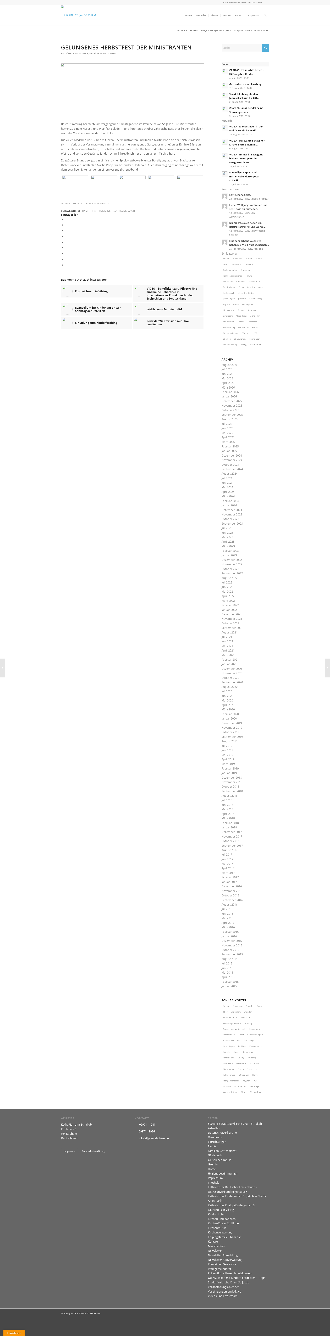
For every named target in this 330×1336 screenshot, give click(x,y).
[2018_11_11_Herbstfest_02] (104, 186)
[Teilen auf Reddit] (66, 259)
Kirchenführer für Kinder (224, 1223)
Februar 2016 (230, 932)
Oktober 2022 (230, 569)
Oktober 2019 (230, 732)
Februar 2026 (230, 392)
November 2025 (232, 405)
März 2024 (228, 496)
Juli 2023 (227, 528)
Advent (226, 258)
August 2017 (230, 850)
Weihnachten (255, 344)
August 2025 (230, 419)
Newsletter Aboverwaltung (225, 1260)
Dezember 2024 (232, 455)
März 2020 (228, 709)
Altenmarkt (238, 258)
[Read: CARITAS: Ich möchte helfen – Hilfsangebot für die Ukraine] (225, 71)
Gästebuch (215, 1155)
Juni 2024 (227, 483)
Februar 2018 (230, 823)
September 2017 (232, 845)
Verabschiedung (230, 344)
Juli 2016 (227, 909)
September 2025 (232, 415)
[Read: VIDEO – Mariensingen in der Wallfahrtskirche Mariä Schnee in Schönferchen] (225, 128)
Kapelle (226, 304)
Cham (84, 210)
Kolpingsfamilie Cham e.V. (224, 1237)
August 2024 (230, 473)
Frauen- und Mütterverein (234, 281)
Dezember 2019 (232, 723)
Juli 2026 (227, 369)
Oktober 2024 (230, 465)
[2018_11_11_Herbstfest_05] (190, 186)
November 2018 (232, 782)
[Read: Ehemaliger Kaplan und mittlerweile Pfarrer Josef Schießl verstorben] (225, 174)
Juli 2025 (227, 424)
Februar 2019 (230, 768)
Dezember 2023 (232, 510)
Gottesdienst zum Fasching (245, 84)
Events (212, 1146)
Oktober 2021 (230, 623)
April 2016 (228, 923)
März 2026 (228, 387)
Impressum (215, 1178)
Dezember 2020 (232, 669)
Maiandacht (241, 316)
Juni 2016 (227, 914)
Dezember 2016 (232, 886)
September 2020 (232, 682)
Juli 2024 (227, 478)
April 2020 (228, 705)
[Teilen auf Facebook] (66, 219)
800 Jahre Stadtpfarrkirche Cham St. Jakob (235, 1124)
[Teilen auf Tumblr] (66, 248)
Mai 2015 (227, 972)
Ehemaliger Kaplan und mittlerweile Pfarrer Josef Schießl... (244, 176)
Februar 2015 (230, 982)
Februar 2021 (230, 659)
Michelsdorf (255, 316)
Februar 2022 (230, 605)
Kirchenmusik (217, 1228)
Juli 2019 (227, 746)
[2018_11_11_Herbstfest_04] (161, 186)
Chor (225, 264)
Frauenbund (254, 281)
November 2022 (232, 564)
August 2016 (230, 904)
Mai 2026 (227, 378)
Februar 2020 (230, 714)
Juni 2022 (227, 587)
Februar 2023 (230, 551)
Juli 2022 (227, 582)
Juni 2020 (227, 696)
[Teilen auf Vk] (66, 253)
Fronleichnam (229, 287)
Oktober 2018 (230, 786)
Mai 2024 (227, 487)
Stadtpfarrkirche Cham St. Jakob (228, 1282)
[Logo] (78, 15)
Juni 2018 (227, 805)
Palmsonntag (229, 327)
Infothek (213, 1183)
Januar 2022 (229, 610)
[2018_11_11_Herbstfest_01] (75, 186)
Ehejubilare (236, 264)
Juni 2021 (227, 641)
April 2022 (228, 596)
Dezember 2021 (232, 614)
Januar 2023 (229, 555)
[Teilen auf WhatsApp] (66, 230)
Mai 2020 (227, 700)
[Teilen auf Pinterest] (66, 236)
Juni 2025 (227, 428)
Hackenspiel (228, 293)
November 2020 (232, 673)
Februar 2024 (230, 501)
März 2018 (228, 818)
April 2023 (228, 541)
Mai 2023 (227, 537)
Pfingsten (246, 333)
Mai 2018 (227, 809)
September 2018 (232, 791)
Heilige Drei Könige (245, 293)
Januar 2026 (229, 396)
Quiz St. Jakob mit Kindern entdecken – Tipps (236, 1278)
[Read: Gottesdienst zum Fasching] (225, 85)
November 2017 (232, 836)
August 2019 (230, 741)
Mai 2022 (227, 591)
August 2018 (230, 796)
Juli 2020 (227, 691)
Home (212, 1169)
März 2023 (228, 546)
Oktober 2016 (230, 895)
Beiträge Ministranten (102, 53)
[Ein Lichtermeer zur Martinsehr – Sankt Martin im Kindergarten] (327, 668)
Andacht (249, 258)
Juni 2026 (227, 374)
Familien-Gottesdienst (222, 1151)
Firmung (248, 275)
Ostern (241, 321)
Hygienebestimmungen (223, 1173)
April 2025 (228, 437)
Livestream (228, 316)
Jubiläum (242, 298)
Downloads (215, 1137)
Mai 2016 (227, 918)
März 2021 (228, 655)
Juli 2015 (227, 963)
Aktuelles (214, 1128)
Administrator (100, 203)
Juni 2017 (227, 859)
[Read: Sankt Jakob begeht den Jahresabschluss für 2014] (225, 95)
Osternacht (252, 321)
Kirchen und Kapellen (222, 1219)
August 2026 (230, 365)
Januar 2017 (229, 882)
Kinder (236, 304)
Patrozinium (243, 327)
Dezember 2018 (232, 777)
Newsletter (215, 1251)
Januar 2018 (229, 827)
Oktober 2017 (230, 841)
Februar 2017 (230, 877)
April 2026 (228, 383)
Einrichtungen (217, 1142)
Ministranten (113, 210)
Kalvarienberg (255, 298)
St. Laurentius (240, 339)
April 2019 (228, 759)
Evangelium (246, 270)
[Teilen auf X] (66, 225)
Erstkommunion (230, 270)
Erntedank (248, 264)
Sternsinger (255, 339)
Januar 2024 (229, 505)
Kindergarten (248, 304)
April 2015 (228, 977)
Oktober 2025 (230, 410)
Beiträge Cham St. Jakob (74, 53)
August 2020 (230, 687)
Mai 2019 (227, 755)
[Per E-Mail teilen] (66, 265)
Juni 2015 (227, 968)
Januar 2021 (229, 664)
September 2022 (232, 573)
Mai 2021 (227, 646)
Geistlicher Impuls (255, 287)
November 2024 (232, 460)
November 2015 (232, 945)
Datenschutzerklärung (222, 1133)
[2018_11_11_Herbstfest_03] (132, 90)
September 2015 (232, 954)
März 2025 (228, 442)
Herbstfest (96, 210)
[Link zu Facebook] (266, 2)
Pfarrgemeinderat (231, 333)
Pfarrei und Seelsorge (222, 1264)
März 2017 (228, 873)
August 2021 (230, 632)
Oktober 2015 (230, 950)
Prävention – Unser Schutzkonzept (230, 1273)
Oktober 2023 (230, 519)
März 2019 (228, 764)
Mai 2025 (227, 433)
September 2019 (232, 737)
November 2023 (232, 514)
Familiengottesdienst (232, 275)
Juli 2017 (227, 854)
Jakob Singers (229, 298)
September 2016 (232, 900)
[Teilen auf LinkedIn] (66, 242)
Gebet (241, 287)
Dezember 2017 (232, 832)
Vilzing (243, 344)
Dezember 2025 (232, 401)
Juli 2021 (227, 637)
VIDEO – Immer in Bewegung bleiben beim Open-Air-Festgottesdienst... (246, 158)
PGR (255, 333)
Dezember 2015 (232, 941)
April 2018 (228, 814)
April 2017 (228, 868)
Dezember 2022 (232, 560)
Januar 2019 (229, 773)
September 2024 (232, 469)
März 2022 (228, 601)
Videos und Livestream (223, 1296)
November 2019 (232, 727)
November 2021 (232, 619)
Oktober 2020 (230, 678)
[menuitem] (188, 15)
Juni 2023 (227, 533)
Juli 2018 (227, 800)
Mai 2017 (227, 864)
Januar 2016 (229, 936)
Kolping (241, 310)
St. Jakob (129, 210)
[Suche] (265, 15)
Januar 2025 (229, 451)
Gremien (213, 1164)
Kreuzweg (252, 310)
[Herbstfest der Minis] (2, 668)
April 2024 (228, 492)
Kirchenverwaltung (220, 1232)
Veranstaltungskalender (223, 1287)
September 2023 (232, 523)
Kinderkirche (228, 310)
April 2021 (228, 650)
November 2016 (232, 891)
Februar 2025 (230, 446)
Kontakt (213, 1241)
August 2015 (230, 959)
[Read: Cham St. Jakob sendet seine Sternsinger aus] (225, 109)
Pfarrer (255, 327)
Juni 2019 (227, 750)
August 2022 (230, 578)
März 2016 (228, 927)
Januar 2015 (229, 986)
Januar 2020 (229, 718)
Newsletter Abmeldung (223, 1255)
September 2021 (232, 628)
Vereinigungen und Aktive (224, 1291)
